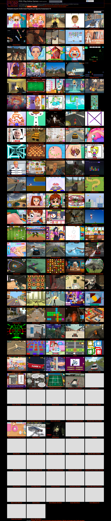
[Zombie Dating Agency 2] (36, 380)
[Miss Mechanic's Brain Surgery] (55, 151)
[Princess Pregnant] (55, 233)
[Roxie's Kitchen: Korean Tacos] (16, 429)
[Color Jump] (36, 347)
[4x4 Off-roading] (94, 331)
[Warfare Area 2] (36, 331)
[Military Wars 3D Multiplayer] (55, 462)
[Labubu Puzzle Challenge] (74, 266)
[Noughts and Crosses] (55, 380)
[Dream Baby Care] (55, 347)
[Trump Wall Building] (74, 20)
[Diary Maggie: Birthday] (55, 495)
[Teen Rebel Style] (74, 298)
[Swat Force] (55, 37)
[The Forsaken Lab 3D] (36, 462)
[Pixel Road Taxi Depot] (16, 298)
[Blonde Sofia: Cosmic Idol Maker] (74, 86)
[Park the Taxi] (74, 429)
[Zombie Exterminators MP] (74, 217)
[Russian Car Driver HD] (94, 364)
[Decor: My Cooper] (55, 413)
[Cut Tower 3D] (16, 118)
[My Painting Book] (74, 233)
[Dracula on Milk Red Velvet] (74, 200)
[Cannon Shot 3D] (36, 118)
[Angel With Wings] (74, 495)
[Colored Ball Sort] (94, 168)
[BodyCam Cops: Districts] (55, 446)
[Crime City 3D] (55, 298)
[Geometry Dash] (94, 69)
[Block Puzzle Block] (55, 315)
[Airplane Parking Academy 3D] (16, 347)
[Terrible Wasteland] (94, 282)
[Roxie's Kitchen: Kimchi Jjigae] (55, 86)
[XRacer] (36, 298)
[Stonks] (94, 53)
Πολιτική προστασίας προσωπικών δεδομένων (48, 6)
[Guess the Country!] (16, 511)
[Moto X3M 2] (74, 249)
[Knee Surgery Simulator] (16, 217)
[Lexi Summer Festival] (94, 37)
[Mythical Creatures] (36, 282)
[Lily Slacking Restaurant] (16, 380)
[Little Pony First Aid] (36, 69)
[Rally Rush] (16, 200)
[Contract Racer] (74, 135)
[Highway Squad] (36, 249)
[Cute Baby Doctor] (36, 478)
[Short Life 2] (36, 184)
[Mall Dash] (74, 331)
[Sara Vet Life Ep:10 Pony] (36, 446)
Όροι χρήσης (38, 520)
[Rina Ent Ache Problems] (94, 446)
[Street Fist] (94, 86)
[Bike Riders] (16, 184)
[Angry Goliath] (36, 315)
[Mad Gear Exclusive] (94, 249)
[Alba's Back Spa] (16, 249)
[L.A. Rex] (74, 396)
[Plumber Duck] (74, 102)
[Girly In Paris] (36, 495)
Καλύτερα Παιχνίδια (58, 5)
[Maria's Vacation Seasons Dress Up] (55, 135)
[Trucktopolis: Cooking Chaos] (36, 168)
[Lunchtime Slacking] (74, 478)
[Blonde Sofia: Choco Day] (36, 20)
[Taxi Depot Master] (55, 249)
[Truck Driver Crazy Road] (74, 184)
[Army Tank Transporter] (74, 282)
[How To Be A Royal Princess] (94, 478)
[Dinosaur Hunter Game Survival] (94, 266)
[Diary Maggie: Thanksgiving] (36, 102)
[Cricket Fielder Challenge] (36, 233)
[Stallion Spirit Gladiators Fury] (55, 20)
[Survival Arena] (16, 53)
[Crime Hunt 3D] (16, 315)
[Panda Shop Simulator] (16, 413)
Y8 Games (33, 520)
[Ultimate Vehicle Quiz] (74, 364)
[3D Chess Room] (36, 151)
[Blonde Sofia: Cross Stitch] (94, 413)
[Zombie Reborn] (94, 380)
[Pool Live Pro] (16, 478)
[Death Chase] (55, 69)
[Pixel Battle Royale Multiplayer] (16, 282)
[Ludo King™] (94, 347)
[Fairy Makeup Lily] (94, 495)
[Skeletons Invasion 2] (55, 331)
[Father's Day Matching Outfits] (74, 413)
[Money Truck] (55, 396)
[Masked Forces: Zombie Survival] (94, 462)
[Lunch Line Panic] (16, 364)
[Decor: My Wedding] (36, 511)
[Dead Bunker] (16, 446)
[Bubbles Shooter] (74, 37)
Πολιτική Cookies (62, 6)
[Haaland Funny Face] (16, 135)
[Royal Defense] (94, 184)
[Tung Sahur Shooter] (55, 168)
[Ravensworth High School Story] (16, 168)
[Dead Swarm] (55, 429)
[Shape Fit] (36, 266)
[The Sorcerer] (16, 266)
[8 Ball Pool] (36, 86)
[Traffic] (74, 347)
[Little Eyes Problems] (36, 217)
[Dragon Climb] (36, 364)
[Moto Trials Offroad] (16, 495)
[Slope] (16, 331)
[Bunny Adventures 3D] (36, 396)
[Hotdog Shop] (94, 233)
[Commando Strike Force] (74, 69)
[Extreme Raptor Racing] (94, 396)
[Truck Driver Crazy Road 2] (74, 380)
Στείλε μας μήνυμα (80, 520)
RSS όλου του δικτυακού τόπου (69, 520)
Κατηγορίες (65, 5)
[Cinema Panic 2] (94, 315)
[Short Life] (94, 217)
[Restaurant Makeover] (74, 446)
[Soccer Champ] (16, 233)
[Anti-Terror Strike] (16, 86)
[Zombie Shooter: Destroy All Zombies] (74, 168)
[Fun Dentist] (74, 53)
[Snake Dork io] (16, 37)
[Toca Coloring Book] (94, 151)
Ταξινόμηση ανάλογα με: (99, 10)
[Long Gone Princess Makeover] (36, 200)
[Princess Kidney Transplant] (55, 53)
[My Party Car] (16, 462)
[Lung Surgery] (94, 298)
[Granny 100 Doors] (55, 118)
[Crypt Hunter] (74, 315)
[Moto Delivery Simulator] (74, 118)
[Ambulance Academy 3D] (74, 462)
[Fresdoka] (94, 429)
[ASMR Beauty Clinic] (36, 53)
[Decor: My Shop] (16, 396)
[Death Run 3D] (16, 151)
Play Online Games (13, 6)
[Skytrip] (55, 184)
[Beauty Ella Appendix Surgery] (74, 151)
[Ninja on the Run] (94, 200)
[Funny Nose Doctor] (55, 200)
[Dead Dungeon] (55, 282)
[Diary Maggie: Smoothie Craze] (55, 217)
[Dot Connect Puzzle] (94, 118)
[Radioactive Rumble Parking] (36, 135)
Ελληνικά (90, 1)
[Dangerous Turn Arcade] (94, 102)
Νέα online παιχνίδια (49, 5)
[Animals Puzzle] (55, 478)
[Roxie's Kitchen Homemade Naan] (36, 413)
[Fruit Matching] (55, 266)
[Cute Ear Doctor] (16, 69)
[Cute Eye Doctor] (16, 102)
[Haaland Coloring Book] (55, 102)
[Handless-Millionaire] (55, 364)
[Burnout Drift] (36, 429)
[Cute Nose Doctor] (16, 20)
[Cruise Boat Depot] (94, 20)
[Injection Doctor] (94, 135)
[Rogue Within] (36, 37)
